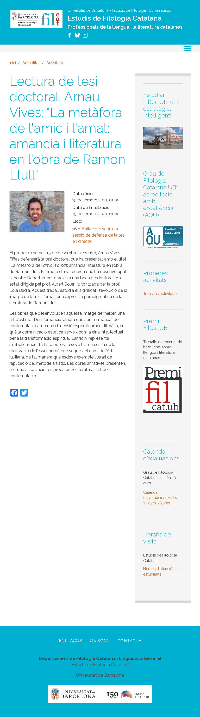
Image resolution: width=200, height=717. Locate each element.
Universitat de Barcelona (88, 10)
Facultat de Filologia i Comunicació (141, 10)
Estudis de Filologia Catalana (115, 18)
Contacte (129, 640)
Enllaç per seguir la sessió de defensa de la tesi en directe (98, 235)
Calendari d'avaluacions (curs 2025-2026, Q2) (160, 497)
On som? (100, 640)
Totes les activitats (159, 293)
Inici (12, 62)
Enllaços (70, 640)
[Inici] (36, 18)
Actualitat (31, 62)
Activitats (54, 62)
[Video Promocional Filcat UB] (163, 137)
